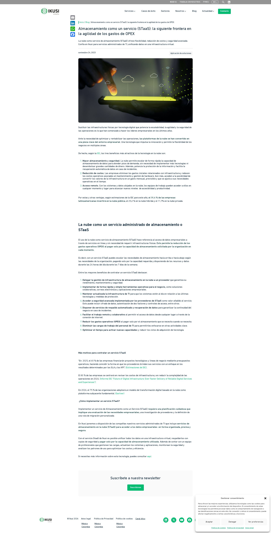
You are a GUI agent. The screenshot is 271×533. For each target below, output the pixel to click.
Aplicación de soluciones (181, 53)
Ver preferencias (255, 522)
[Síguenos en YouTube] (181, 520)
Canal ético (140, 519)
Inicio (81, 22)
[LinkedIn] (73, 23)
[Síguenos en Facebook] (189, 520)
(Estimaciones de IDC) (136, 368)
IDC (98, 153)
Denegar (232, 522)
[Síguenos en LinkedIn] (165, 520)
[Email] (73, 17)
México (85, 524)
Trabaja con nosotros (190, 2)
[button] (265, 498)
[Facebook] (73, 34)
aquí (149, 456)
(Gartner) (119, 393)
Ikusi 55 (173, 2)
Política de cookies (218, 528)
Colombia (86, 527)
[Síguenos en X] (173, 520)
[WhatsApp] (73, 29)
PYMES (206, 2)
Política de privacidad (235, 528)
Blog (88, 22)
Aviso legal (249, 528)
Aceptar (209, 522)
